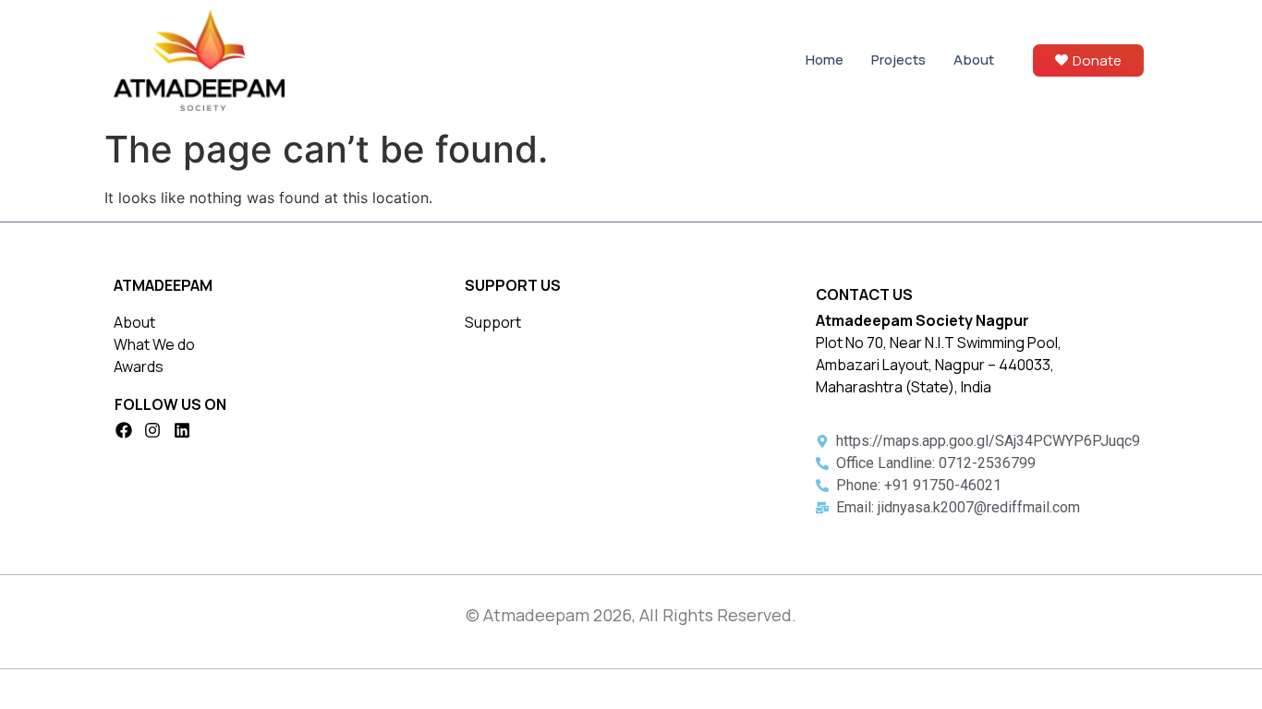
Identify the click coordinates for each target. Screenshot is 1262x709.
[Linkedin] (182, 430)
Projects (898, 59)
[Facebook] (124, 430)
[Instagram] (153, 430)
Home (824, 59)
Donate (1097, 60)
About (973, 59)
